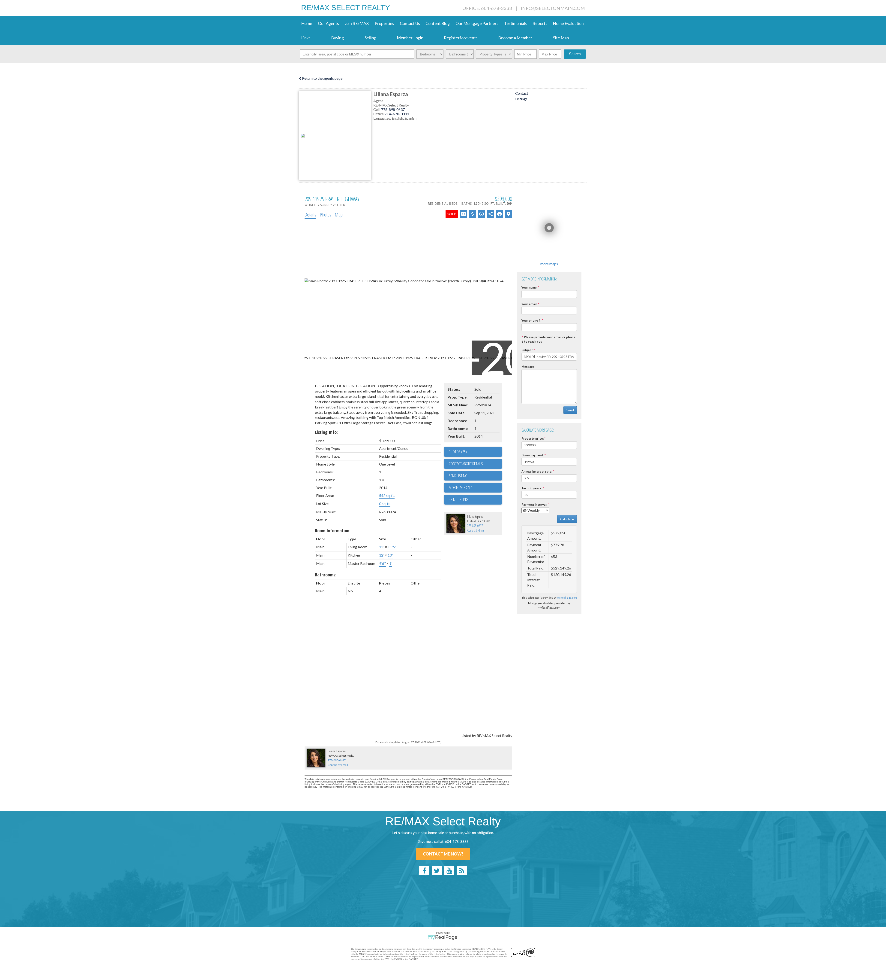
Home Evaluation (568, 23)
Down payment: (532, 455)
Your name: (529, 287)
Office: (379, 114)
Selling (370, 37)
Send (570, 410)
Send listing (458, 475)
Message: (528, 366)
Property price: (532, 438)
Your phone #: (531, 320)
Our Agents (328, 23)
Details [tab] (310, 214)
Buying (337, 37)
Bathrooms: (325, 575)
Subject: (527, 350)
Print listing (458, 499)
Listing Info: (326, 432)
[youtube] (449, 870)
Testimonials (515, 23)
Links (306, 37)
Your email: (529, 304)
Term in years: (531, 488)
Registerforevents (461, 37)
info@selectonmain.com (553, 8)
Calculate (567, 519)
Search (575, 54)
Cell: (377, 109)
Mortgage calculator (475, 488)
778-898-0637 (393, 109)
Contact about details (466, 463)
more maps (549, 264)
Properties (384, 23)
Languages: (382, 118)
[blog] (462, 870)
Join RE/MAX (356, 23)
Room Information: (332, 530)
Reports (540, 23)
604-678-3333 (397, 114)
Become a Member (515, 37)
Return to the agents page (321, 78)
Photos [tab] (325, 214)
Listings (521, 99)
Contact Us (410, 23)
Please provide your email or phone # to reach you (548, 339)
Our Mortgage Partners (476, 23)
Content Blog (437, 23)
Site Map (561, 37)
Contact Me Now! (443, 853)
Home (306, 23)
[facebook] (424, 870)
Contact (521, 93)
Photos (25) (458, 451)
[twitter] (437, 870)
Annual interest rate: (536, 471)
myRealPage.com (567, 597)
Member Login (410, 37)
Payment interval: (534, 504)
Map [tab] (339, 214)
